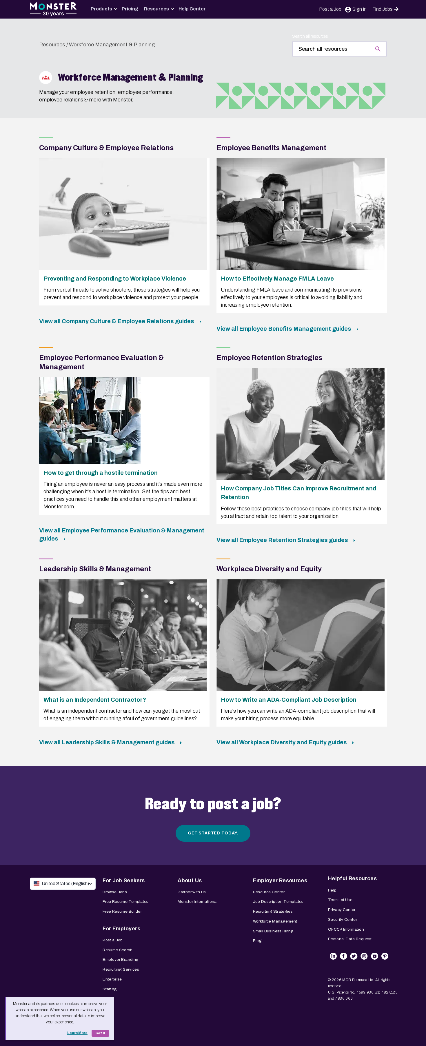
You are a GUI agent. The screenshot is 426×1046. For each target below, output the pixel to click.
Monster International (198, 901)
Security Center (342, 919)
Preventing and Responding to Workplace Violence (114, 278)
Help (332, 890)
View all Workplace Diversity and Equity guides (282, 742)
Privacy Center (342, 909)
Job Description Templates (278, 901)
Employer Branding (121, 959)
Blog (257, 940)
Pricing (130, 8)
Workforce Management (275, 921)
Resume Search (117, 950)
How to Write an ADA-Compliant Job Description (288, 699)
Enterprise (112, 979)
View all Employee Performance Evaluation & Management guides (121, 534)
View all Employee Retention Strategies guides (282, 540)
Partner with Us (192, 892)
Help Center (192, 8)
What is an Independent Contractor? (94, 699)
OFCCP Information (346, 929)
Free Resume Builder (122, 911)
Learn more (77, 1033)
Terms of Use (340, 900)
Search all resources (310, 36)
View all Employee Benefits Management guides (284, 328)
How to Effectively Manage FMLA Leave (277, 278)
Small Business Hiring (273, 931)
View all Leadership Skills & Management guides (107, 742)
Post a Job (330, 9)
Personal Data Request (350, 939)
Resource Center (269, 892)
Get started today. (213, 833)
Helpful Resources (352, 878)
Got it (100, 1033)
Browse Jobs (115, 892)
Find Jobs (382, 9)
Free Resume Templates (126, 901)
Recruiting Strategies (273, 911)
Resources (156, 8)
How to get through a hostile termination (100, 473)
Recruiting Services (121, 969)
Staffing (110, 989)
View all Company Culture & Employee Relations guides (117, 321)
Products (101, 8)
